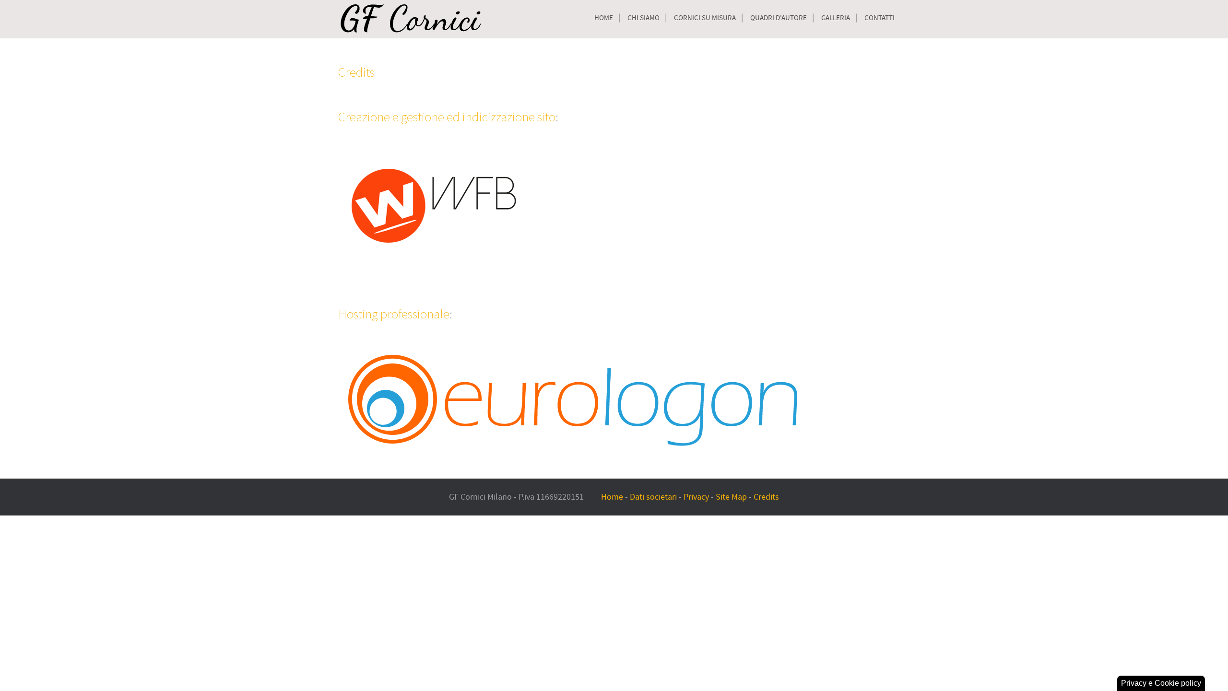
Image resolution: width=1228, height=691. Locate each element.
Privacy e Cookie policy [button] (1161, 683)
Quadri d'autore (778, 18)
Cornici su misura (705, 18)
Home (603, 18)
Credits (356, 72)
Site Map (731, 497)
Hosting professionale (393, 313)
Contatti (879, 18)
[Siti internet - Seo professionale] (434, 203)
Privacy (696, 497)
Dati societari (653, 497)
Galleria (835, 18)
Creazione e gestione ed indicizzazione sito (446, 116)
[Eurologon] (576, 399)
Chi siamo (643, 18)
